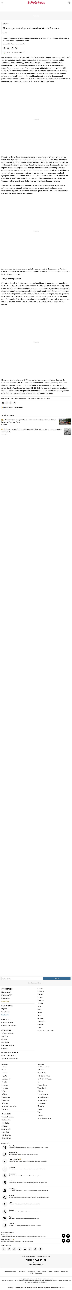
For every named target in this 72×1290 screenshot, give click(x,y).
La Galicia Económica (9, 1106)
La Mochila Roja (43, 1097)
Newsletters (5, 1012)
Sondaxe (44, 1271)
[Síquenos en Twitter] (9, 1249)
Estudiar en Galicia (44, 1076)
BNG (12, 398)
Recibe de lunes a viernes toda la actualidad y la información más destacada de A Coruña (29, 1196)
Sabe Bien (41, 1070)
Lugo (39, 1015)
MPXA (31, 1273)
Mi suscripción (6, 992)
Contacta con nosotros (8, 1025)
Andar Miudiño (6, 1129)
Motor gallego (6, 1138)
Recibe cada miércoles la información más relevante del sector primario (25, 1174)
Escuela (40, 1115)
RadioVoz (38, 1271)
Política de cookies (32, 1287)
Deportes (5, 1085)
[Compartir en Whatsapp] (4, 48)
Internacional (6, 1079)
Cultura (4, 1091)
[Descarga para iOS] (63, 1236)
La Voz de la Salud (44, 1067)
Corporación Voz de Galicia (10, 1271)
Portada (4, 1067)
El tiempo (5, 1109)
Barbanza (41, 1000)
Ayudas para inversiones (9, 1058)
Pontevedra (41, 1021)
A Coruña (41, 991)
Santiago (41, 1024)
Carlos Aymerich (45, 398)
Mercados (41, 1106)
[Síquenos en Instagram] (14, 1249)
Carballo (40, 1003)
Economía (5, 1073)
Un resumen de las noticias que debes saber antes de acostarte (23, 1153)
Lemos (40, 1012)
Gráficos (4, 1094)
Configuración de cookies (57, 1287)
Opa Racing (5, 1123)
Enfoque (40, 1091)
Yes (39, 1112)
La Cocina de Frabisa (45, 1079)
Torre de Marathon (8, 1117)
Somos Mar (5, 1100)
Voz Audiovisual (30, 1271)
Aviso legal (10, 1287)
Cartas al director (7, 1022)
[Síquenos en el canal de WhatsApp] (35, 1249)
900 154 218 (36, 1260)
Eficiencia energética (8, 1055)
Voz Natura (56, 1271)
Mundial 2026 (6, 1114)
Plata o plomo (42, 1085)
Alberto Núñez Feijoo (20, 398)
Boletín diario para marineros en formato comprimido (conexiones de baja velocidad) (28, 1181)
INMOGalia (5, 1042)
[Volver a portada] (36, 3)
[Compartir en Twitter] (16, 48)
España (4, 1076)
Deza (39, 1006)
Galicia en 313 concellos (46, 1030)
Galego (40, 983)
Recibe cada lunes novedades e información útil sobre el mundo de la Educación (27, 1168)
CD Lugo (5, 1126)
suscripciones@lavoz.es (36, 1264)
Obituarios (5, 1103)
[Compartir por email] (8, 48)
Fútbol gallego (6, 1135)
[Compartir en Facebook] (12, 48)
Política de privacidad (20, 1287)
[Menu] (2, 3)
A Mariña (40, 994)
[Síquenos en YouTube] (24, 1249)
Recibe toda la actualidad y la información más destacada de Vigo (24, 1217)
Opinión (4, 1082)
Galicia (4, 1070)
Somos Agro (6, 1097)
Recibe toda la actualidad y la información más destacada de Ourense (25, 1224)
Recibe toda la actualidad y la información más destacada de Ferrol (24, 1203)
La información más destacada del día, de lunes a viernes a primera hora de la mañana (28, 1146)
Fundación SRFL (22, 1271)
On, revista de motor (44, 1118)
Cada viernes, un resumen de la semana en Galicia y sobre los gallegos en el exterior (28, 1189)
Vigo (39, 1027)
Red (39, 1082)
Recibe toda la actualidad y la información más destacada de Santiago (25, 1210)
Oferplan (4, 1039)
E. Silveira (4, 424)
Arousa (40, 997)
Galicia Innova (42, 1100)
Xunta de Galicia (35, 398)
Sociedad (5, 1088)
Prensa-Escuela (64, 1271)
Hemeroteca (5, 998)
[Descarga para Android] (68, 1236)
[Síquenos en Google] (40, 1249)
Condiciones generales (44, 1287)
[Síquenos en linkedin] (19, 1249)
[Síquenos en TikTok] (30, 1249)
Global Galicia (42, 1073)
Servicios (4, 1036)
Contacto (4, 1048)
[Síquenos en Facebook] (4, 1249)
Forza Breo (5, 1132)
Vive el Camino (43, 1094)
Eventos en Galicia (7, 1045)
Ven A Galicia (42, 1088)
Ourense (40, 1018)
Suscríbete (5, 1001)
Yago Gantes (5, 434)
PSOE (28, 398)
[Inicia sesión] (68, 2)
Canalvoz (50, 1271)
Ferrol (39, 1009)
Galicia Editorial (38, 1273)
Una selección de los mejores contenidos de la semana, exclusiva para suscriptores (28, 1160)
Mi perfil (4, 1009)
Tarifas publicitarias (7, 1033)
